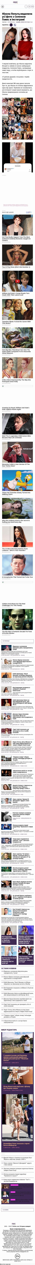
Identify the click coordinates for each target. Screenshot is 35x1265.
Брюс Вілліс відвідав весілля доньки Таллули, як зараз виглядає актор (22, 883)
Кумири (14, 819)
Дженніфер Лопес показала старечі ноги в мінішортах (16, 1144)
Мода (21, 709)
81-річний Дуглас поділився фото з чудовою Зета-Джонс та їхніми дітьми (22, 897)
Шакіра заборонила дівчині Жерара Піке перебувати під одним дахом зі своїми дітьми (26, 939)
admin (22, 818)
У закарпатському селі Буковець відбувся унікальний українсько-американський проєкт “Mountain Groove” (15, 1058)
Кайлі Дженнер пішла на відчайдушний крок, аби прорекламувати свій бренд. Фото (22, 702)
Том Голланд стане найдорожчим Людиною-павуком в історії (26, 959)
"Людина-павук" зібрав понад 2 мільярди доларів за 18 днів (22, 758)
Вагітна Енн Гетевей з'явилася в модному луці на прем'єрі (9, 960)
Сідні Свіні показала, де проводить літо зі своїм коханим (21, 731)
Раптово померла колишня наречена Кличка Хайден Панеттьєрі (22, 814)
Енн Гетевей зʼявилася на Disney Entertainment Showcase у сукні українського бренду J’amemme (21, 912)
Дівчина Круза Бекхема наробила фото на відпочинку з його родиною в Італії (23, 716)
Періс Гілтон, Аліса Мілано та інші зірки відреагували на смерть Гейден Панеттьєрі (22, 743)
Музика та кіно (23, 766)
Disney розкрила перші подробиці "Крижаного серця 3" (23, 826)
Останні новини (8, 968)
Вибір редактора (9, 1030)
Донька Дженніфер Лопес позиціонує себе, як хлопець (22, 1200)
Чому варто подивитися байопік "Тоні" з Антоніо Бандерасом (21, 840)
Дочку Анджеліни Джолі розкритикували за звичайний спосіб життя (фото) (21, 1193)
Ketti (12, 655)
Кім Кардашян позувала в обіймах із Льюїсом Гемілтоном (21, 689)
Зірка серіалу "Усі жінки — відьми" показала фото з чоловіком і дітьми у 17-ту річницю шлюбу (21, 856)
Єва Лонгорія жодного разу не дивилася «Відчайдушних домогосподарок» (22, 1186)
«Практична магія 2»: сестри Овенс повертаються (22, 771)
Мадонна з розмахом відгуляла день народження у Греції (23, 648)
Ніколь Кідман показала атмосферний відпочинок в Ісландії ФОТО (22, 661)
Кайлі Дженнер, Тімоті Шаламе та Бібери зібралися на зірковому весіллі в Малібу (23, 675)
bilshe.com (16, 1226)
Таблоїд (4, 22)
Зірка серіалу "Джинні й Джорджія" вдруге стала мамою (21, 800)
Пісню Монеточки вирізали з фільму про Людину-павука (16, 1087)
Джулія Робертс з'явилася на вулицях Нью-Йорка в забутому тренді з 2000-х (22, 787)
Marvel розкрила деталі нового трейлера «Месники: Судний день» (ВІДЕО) (22, 869)
